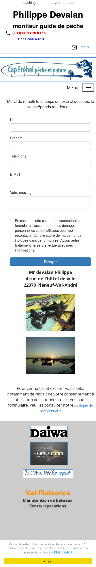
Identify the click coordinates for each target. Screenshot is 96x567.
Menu (73, 88)
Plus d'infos (63, 552)
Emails (84, 47)
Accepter (48, 561)
